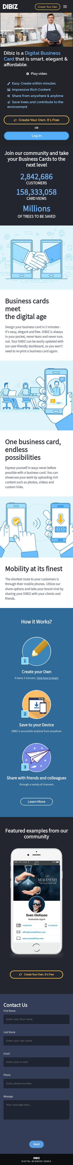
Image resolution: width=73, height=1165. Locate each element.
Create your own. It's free (39, 120)
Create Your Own (47, 7)
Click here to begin (47, 678)
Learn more (36, 801)
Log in (36, 136)
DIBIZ (10, 6)
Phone (7, 1075)
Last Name (9, 1032)
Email (7, 1053)
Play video (38, 73)
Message (8, 1096)
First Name (9, 1010)
